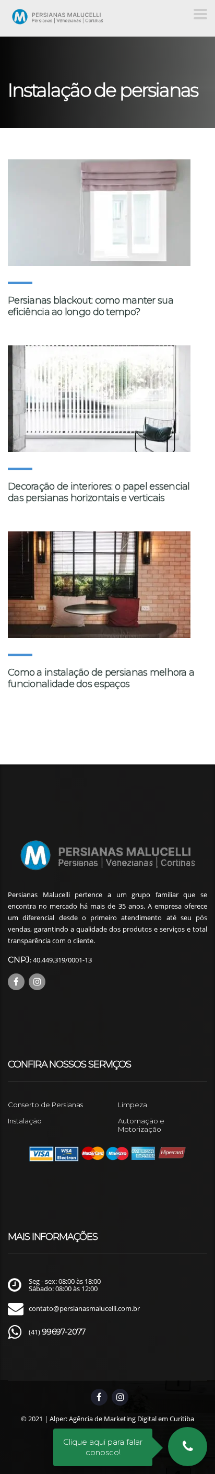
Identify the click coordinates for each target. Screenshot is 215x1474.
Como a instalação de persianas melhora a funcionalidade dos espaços (101, 678)
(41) (57, 1332)
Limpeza (132, 1104)
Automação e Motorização (141, 1125)
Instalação (25, 1121)
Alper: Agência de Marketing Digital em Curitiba (122, 1418)
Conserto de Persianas (45, 1104)
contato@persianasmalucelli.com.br (84, 1308)
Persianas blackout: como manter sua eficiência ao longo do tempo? (90, 306)
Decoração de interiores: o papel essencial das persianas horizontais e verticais (99, 492)
